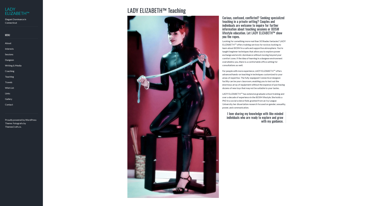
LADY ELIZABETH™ (17, 11)
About (8, 43)
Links (7, 93)
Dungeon (9, 60)
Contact (9, 104)
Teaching (9, 76)
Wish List (9, 87)
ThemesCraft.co (13, 126)
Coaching (9, 71)
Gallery (8, 99)
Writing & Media (13, 65)
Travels (8, 82)
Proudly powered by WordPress (20, 119)
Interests (9, 48)
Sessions (9, 54)
